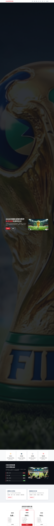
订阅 (38, 1)
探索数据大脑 (32, 497)
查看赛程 (13, 228)
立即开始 (12, 524)
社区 (40, 1)
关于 (44, 1)
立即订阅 (27, 524)
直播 (34, 1)
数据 (36, 1)
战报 (42, 1)
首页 (32, 1)
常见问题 (47, 1)
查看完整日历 (10, 497)
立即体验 (8, 228)
